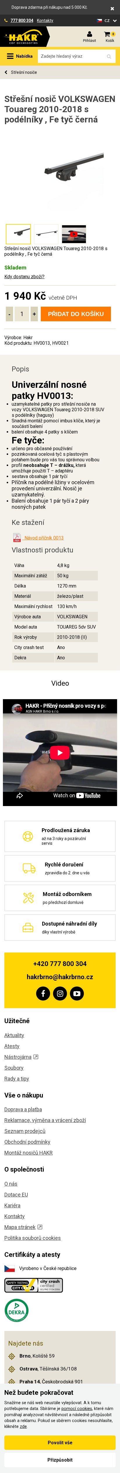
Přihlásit (89, 41)
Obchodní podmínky (27, 1142)
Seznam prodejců (24, 1131)
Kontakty (45, 20)
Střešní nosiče (23, 72)
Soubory (14, 1068)
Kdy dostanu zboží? (24, 276)
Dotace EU (16, 1195)
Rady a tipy (16, 1079)
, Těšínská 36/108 (48, 1369)
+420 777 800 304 (60, 963)
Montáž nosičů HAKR (28, 1153)
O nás (10, 1184)
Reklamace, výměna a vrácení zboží (45, 1120)
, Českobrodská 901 (51, 1382)
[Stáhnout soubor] (17, 537)
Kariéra (12, 1205)
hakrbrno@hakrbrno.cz (60, 977)
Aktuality (14, 1035)
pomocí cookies (76, 1408)
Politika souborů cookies (32, 1238)
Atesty (12, 1046)
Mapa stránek (20, 1227)
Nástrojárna (17, 1057)
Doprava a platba (23, 1109)
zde (23, 1426)
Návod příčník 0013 (43, 538)
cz (108, 20)
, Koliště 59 (37, 1356)
